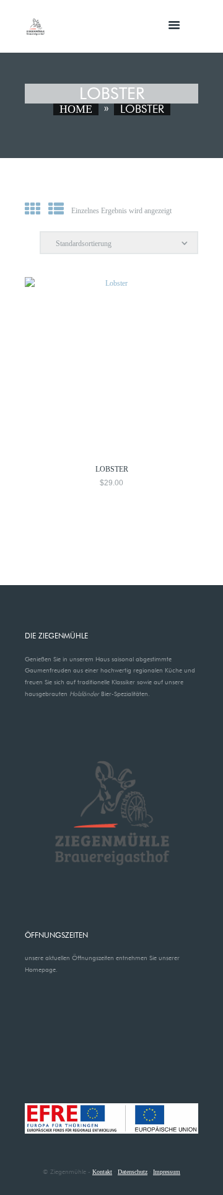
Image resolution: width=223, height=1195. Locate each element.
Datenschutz (132, 1171)
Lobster (111, 469)
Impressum (166, 1171)
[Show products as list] (56, 209)
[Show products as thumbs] (32, 209)
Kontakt (102, 1171)
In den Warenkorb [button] (111, 299)
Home (75, 109)
